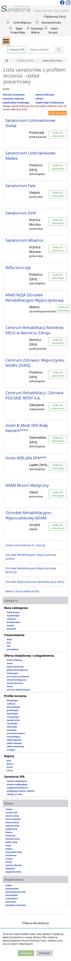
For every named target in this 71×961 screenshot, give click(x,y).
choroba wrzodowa (14, 94)
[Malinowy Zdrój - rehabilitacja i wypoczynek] (55, 17)
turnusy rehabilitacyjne (18, 689)
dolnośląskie (11, 895)
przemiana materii (16, 733)
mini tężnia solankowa (18, 676)
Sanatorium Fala (20, 185)
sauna (10, 686)
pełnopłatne (13, 649)
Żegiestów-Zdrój (13, 871)
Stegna (8, 848)
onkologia (11, 730)
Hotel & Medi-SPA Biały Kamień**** (26, 428)
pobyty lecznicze (15, 683)
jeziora (10, 763)
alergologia (12, 700)
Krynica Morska (12, 819)
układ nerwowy (14, 743)
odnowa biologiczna (16, 679)
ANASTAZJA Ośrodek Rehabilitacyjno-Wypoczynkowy (34, 297)
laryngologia (13, 716)
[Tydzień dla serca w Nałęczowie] (21, 23)
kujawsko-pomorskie (15, 905)
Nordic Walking (14, 660)
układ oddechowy (15, 746)
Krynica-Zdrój (12, 822)
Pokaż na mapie (57, 113)
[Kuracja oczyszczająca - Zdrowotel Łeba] (50, 23)
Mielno (8, 832)
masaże (10, 625)
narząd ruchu (13, 720)
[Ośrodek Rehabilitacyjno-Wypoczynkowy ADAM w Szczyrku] (53, 31)
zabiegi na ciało (14, 794)
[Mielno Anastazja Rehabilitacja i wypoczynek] (36, 31)
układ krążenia (14, 740)
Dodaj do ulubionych (58, 134)
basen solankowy (15, 666)
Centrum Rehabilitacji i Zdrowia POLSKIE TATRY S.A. (34, 395)
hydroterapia (13, 615)
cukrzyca (11, 703)
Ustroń (8, 862)
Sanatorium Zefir (21, 213)
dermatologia (13, 707)
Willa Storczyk (18, 267)
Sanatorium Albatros (24, 240)
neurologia (12, 723)
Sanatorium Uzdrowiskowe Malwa (30, 155)
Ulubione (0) (16, 49)
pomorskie (10, 901)
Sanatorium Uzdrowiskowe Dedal (30, 123)
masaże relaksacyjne (17, 781)
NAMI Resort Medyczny (27, 485)
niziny (10, 770)
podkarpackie (12, 888)
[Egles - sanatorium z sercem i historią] (18, 31)
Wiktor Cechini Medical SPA (22, 591)
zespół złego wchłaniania (49, 102)
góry (9, 760)
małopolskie (11, 898)
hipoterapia (12, 673)
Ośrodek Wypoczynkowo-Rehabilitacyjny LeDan (35, 582)
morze (10, 767)
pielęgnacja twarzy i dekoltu (21, 791)
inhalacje (11, 619)
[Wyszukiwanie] (59, 49)
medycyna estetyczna (17, 787)
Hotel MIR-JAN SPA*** (25, 458)
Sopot (8, 845)
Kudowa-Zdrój (12, 825)
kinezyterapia (13, 622)
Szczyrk (9, 858)
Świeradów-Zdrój (13, 852)
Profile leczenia (25, 60)
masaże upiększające (17, 784)
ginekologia (12, 710)
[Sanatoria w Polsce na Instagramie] (68, 2)
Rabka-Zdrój (11, 842)
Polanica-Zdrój (12, 838)
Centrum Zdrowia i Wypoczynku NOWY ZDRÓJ (34, 362)
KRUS (9, 639)
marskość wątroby (13, 98)
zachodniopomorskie (15, 892)
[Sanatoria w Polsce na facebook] (63, 2)
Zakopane (10, 868)
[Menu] (6, 41)
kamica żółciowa (44, 94)
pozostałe (11, 628)
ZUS (9, 646)
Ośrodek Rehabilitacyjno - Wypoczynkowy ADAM (29, 515)
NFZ (9, 642)
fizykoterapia (13, 612)
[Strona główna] (7, 60)
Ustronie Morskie (13, 865)
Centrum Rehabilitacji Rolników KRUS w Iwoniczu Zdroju (34, 330)
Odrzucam (44, 953)
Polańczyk (10, 835)
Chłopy (8, 809)
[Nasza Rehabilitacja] (35, 924)
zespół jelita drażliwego (16, 102)
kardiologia (12, 713)
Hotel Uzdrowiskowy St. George (25, 545)
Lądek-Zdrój (11, 829)
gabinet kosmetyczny (17, 670)
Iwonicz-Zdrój (12, 815)
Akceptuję (26, 953)
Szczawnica (10, 855)
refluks (39, 98)
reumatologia (13, 736)
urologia (11, 749)
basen (10, 663)
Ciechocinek (11, 812)
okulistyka (12, 726)
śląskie (8, 885)
